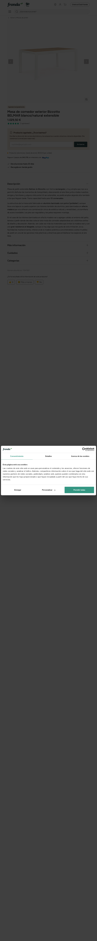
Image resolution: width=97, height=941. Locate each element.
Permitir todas (79, 490)
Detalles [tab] (48, 456)
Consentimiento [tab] (16, 456)
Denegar (17, 490)
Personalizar (47, 490)
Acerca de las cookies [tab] (80, 456)
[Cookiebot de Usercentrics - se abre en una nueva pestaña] (84, 449)
